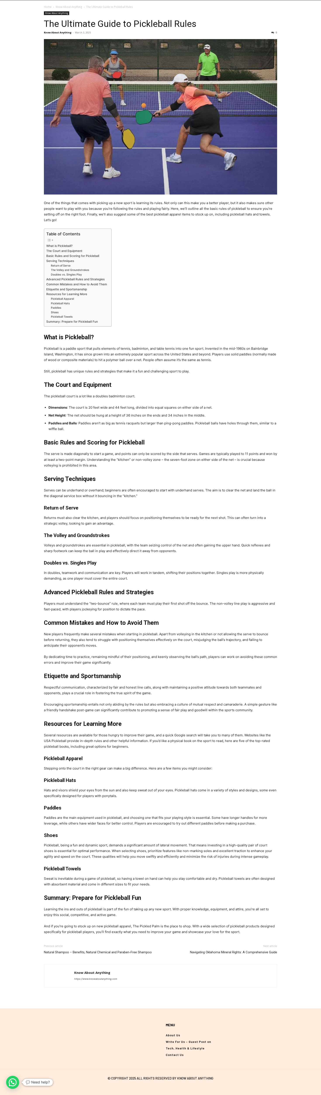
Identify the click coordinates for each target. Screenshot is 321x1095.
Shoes (55, 312)
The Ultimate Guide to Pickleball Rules (120, 24)
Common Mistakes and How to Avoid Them (76, 284)
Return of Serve (61, 265)
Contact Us (175, 1055)
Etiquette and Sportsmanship (66, 289)
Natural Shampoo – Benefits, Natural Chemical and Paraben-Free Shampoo (98, 952)
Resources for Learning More (66, 294)
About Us (173, 1035)
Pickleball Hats (60, 303)
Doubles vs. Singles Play (66, 274)
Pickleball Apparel (62, 298)
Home (48, 7)
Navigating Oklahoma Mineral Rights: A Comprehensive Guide (233, 952)
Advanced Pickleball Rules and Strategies (75, 279)
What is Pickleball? (59, 246)
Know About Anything (69, 7)
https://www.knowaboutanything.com (95, 978)
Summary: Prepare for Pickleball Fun (72, 321)
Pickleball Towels (62, 316)
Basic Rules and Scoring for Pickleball (72, 256)
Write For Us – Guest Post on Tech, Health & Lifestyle (188, 1045)
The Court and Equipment (64, 251)
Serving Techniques (60, 261)
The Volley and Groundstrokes (70, 270)
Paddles (56, 307)
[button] (12, 1082)
